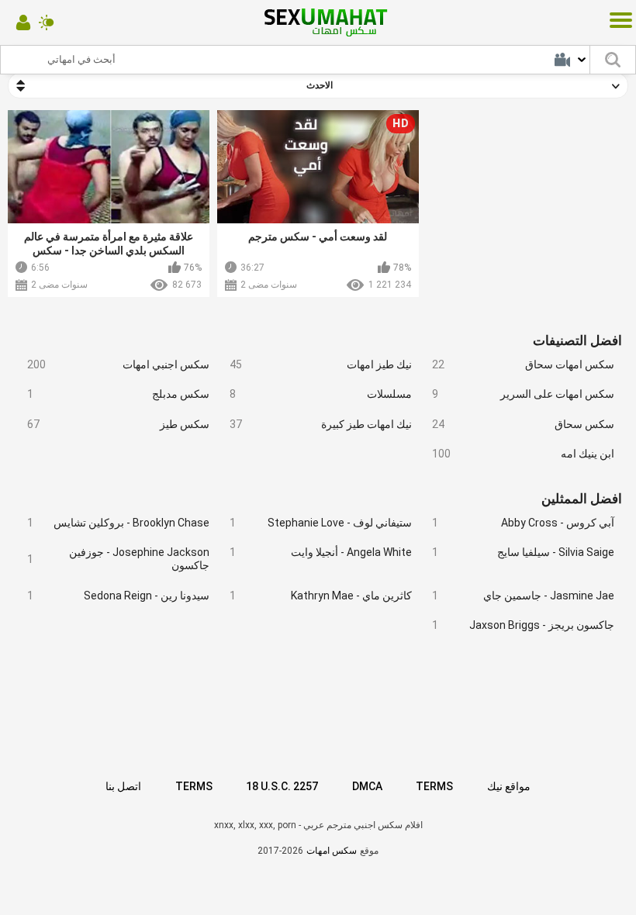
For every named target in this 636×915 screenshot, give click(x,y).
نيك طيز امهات (320, 364)
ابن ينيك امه (523, 453)
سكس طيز (118, 424)
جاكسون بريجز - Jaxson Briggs (523, 625)
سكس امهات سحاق (523, 364)
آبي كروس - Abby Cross (523, 522)
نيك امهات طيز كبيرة (320, 424)
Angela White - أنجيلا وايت (320, 552)
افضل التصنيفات (577, 340)
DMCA (367, 786)
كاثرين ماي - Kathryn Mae (320, 595)
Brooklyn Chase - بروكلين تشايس (118, 522)
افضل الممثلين (581, 498)
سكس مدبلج (118, 394)
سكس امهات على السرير (523, 394)
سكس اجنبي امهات (118, 364)
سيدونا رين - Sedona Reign (118, 595)
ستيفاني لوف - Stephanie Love (320, 522)
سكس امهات (331, 850)
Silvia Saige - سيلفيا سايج (523, 552)
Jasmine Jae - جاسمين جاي (523, 595)
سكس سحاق (523, 424)
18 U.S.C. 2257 (282, 786)
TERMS (194, 786)
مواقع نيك (509, 786)
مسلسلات (320, 394)
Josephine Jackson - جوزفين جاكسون (118, 558)
